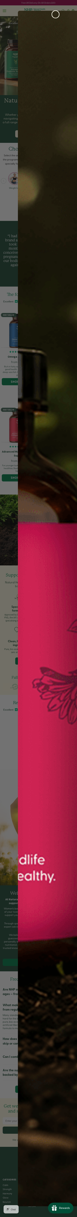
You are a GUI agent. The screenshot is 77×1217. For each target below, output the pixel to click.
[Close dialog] (55, 14)
